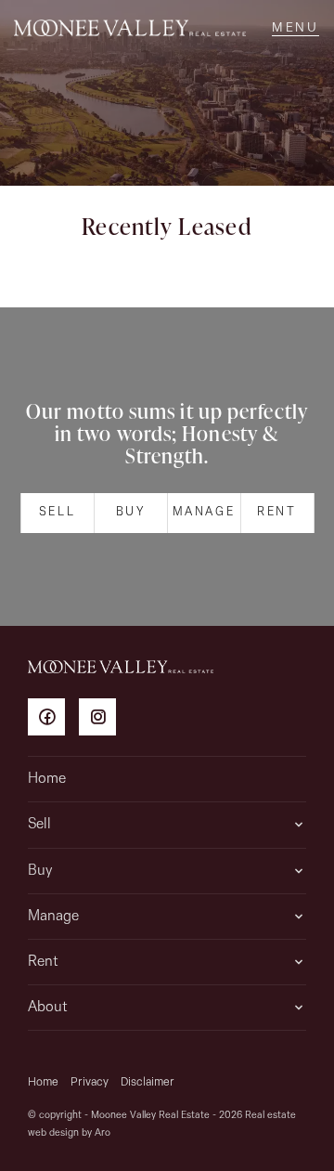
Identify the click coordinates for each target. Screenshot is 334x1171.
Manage (204, 512)
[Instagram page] (102, 720)
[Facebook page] (53, 720)
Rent (276, 512)
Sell (57, 512)
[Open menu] (295, 28)
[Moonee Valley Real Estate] (130, 28)
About (48, 1007)
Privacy (90, 1082)
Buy (131, 512)
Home (47, 779)
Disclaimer (147, 1082)
